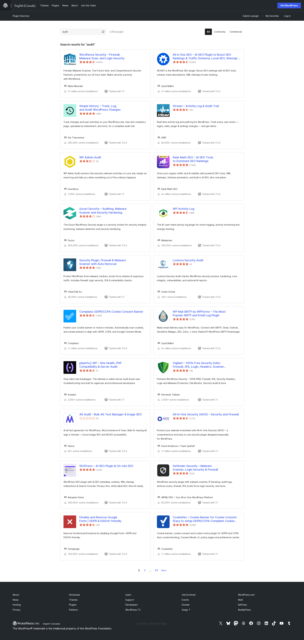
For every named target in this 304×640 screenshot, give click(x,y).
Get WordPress (289, 5)
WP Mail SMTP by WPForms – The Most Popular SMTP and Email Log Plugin (199, 313)
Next (163, 570)
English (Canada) (51, 623)
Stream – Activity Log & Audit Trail (196, 106)
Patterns (73, 609)
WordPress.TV (132, 609)
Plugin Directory (21, 16)
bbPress (242, 604)
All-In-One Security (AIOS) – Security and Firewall (206, 414)
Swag (186, 609)
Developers (131, 604)
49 (156, 570)
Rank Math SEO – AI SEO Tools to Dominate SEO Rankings (193, 159)
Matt (240, 599)
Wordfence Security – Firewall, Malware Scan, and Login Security (101, 56)
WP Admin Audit (90, 157)
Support (129, 599)
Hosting (17, 604)
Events (185, 599)
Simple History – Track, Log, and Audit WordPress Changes (100, 107)
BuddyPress (244, 609)
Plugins (72, 604)
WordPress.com (246, 594)
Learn (128, 594)
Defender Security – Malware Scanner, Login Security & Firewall (195, 467)
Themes (73, 599)
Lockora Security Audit (188, 260)
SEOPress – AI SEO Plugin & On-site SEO (106, 466)
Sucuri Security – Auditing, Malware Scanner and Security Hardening (103, 210)
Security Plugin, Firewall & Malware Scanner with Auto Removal (102, 262)
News (16, 599)
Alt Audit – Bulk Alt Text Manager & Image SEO (110, 414)
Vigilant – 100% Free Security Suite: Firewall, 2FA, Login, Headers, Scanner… (199, 364)
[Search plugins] (103, 32)
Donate (186, 604)
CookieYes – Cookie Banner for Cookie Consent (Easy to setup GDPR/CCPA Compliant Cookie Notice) (205, 519)
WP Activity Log (183, 208)
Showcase (74, 594)
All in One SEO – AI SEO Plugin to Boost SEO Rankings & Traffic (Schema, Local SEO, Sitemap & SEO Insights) (206, 56)
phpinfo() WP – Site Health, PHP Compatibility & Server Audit (100, 364)
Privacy (16, 609)
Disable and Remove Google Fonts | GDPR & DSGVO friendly (100, 519)
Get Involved (188, 594)
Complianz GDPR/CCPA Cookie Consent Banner (111, 311)
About (16, 594)
